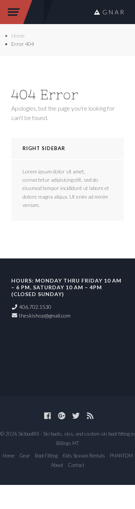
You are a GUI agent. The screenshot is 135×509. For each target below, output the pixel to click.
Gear (25, 456)
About (57, 465)
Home (18, 35)
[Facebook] (47, 416)
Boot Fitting (46, 456)
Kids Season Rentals (84, 456)
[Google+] (61, 416)
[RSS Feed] (90, 416)
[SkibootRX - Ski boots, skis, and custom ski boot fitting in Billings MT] (109, 12)
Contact (76, 465)
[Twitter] (76, 416)
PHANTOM (121, 456)
